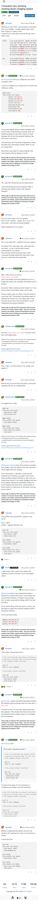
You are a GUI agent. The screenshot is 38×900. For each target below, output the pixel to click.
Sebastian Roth (10, 326)
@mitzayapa (5, 79)
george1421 (9, 123)
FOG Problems (14, 12)
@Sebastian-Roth (7, 465)
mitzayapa (8, 23)
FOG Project (27, 891)
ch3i (6, 76)
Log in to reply (30, 15)
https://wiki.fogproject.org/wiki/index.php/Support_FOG (17, 351)
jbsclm (7, 567)
